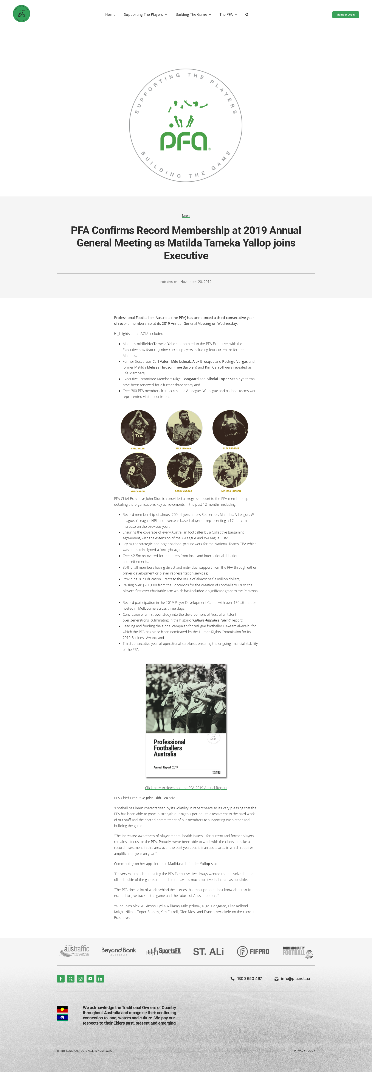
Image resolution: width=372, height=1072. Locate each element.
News (186, 216)
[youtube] (90, 979)
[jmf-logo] (298, 946)
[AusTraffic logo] (74, 946)
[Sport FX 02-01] (163, 948)
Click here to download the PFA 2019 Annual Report (186, 787)
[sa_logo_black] (208, 949)
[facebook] (61, 979)
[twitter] (70, 979)
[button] (247, 14)
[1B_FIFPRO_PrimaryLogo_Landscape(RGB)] (253, 947)
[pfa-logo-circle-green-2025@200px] (21, 6)
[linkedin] (100, 979)
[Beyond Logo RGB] (119, 949)
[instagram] (80, 979)
